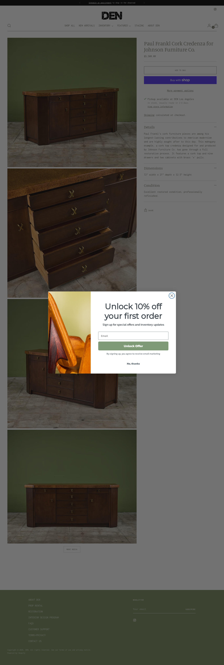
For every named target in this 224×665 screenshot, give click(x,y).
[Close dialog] (172, 296)
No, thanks (133, 364)
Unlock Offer (133, 346)
